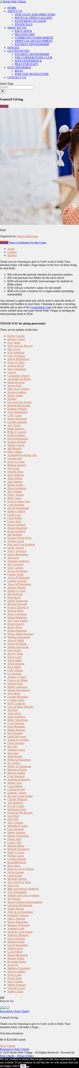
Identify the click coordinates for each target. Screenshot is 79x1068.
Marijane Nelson (17, 769)
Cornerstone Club (40, 307)
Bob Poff (12, 819)
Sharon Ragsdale (17, 527)
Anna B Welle (15, 640)
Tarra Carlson (15, 567)
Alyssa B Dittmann (18, 577)
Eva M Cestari (15, 806)
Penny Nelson (15, 494)
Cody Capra (14, 415)
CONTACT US (16, 77)
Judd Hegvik (14, 756)
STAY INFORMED (19, 67)
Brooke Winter (15, 845)
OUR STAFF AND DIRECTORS (35, 14)
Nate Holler (14, 650)
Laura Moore (15, 786)
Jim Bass (12, 710)
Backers (12, 255)
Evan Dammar (15, 723)
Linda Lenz (14, 514)
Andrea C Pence (16, 676)
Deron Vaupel (15, 547)
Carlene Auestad (16, 580)
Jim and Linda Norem (20, 796)
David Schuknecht (18, 508)
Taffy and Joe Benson (20, 345)
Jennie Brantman (17, 630)
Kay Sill (12, 746)
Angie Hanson (15, 663)
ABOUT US (14, 11)
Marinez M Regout (18, 925)
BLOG (19, 70)
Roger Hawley (15, 623)
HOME (11, 7)
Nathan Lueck (15, 855)
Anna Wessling (16, 716)
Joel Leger (13, 468)
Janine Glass (14, 782)
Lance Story (14, 521)
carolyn (11, 372)
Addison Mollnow (18, 935)
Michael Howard (17, 604)
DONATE (13, 47)
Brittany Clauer (16, 339)
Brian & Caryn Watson (20, 868)
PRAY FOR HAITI (26, 64)
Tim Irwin (13, 557)
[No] (27, 1066)
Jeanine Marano (16, 587)
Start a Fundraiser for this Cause (27, 242)
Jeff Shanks (14, 898)
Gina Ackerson (16, 938)
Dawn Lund (14, 657)
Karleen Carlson (16, 792)
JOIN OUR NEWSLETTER (32, 74)
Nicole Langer (15, 872)
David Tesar (14, 978)
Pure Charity (7, 1055)
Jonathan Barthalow (18, 779)
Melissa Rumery (16, 465)
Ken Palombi (15, 733)
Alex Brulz (13, 693)
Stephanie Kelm (16, 809)
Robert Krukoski (17, 418)
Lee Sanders (14, 673)
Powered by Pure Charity (14, 1011)
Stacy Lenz (13, 349)
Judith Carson (15, 991)
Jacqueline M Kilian (19, 379)
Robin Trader (15, 395)
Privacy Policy (25, 1055)
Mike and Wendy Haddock (23, 888)
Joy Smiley (13, 763)
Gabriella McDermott (19, 905)
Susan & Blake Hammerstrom (24, 902)
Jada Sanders (14, 481)
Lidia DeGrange (16, 736)
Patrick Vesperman (18, 835)
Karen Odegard (16, 524)
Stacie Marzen (15, 475)
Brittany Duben (16, 511)
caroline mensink (17, 422)
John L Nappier (16, 918)
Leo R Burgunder (17, 945)
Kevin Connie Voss (18, 501)
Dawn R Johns (16, 362)
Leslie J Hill (14, 842)
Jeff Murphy (14, 448)
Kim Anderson (15, 352)
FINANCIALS (24, 24)
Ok (23, 1066)
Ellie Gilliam (14, 451)
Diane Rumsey (16, 428)
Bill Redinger (15, 594)
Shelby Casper (15, 445)
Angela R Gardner (18, 739)
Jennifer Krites (15, 958)
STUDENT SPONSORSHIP (32, 44)
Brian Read (14, 597)
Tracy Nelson (15, 822)
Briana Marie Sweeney (20, 633)
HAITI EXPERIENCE (28, 60)
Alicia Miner (14, 660)
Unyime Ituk (14, 458)
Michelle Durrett (16, 878)
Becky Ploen (14, 627)
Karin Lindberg (16, 531)
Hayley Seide (15, 653)
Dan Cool (13, 885)
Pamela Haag (15, 683)
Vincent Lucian (16, 988)
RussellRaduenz (16, 862)
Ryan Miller (14, 667)
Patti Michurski (16, 726)
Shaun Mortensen (17, 955)
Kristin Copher (16, 335)
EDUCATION (23, 31)
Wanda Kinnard (16, 984)
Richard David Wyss (19, 537)
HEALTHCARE (25, 34)
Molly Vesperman (17, 720)
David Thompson (17, 600)
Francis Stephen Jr (18, 607)
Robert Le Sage (16, 590)
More (3, 1045)
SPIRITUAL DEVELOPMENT (34, 40)
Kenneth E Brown (18, 915)
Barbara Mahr (15, 610)
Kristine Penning (17, 408)
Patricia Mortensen (27, 236)
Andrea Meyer (15, 365)
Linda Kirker (14, 875)
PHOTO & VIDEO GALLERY (34, 17)
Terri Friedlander (17, 892)
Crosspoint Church (18, 375)
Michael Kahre (16, 941)
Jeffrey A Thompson (19, 766)
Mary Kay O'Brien (18, 388)
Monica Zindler (16, 772)
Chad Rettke (14, 518)
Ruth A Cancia (15, 852)
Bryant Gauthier (16, 392)
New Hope (13, 342)
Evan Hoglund (15, 776)
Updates (12, 252)
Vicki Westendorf (17, 412)
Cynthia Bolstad (16, 859)
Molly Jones (14, 498)
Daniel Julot (14, 839)
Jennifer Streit (15, 471)
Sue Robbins (14, 534)
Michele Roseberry (18, 849)
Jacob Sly (13, 964)
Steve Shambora (16, 369)
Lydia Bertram (15, 504)
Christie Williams (17, 799)
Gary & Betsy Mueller (20, 706)
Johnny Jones (15, 948)
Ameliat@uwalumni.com (22, 455)
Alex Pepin (13, 425)
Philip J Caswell (16, 431)
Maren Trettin (15, 484)
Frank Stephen (15, 743)
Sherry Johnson (16, 832)
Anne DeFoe (14, 478)
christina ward (15, 541)
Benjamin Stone (16, 961)
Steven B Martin (16, 643)
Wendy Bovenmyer (18, 690)
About (11, 248)
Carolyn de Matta (17, 680)
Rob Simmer (14, 491)
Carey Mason (15, 670)
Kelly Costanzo (16, 703)
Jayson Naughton (17, 571)
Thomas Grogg (16, 749)
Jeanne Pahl (14, 385)
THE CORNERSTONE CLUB (33, 57)
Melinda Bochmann (18, 405)
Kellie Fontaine (16, 435)
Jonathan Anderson (18, 561)
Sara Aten (13, 753)
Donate (4, 106)
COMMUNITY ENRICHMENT (34, 37)
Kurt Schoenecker (17, 438)
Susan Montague (17, 617)
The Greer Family (17, 620)
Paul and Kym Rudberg (21, 544)
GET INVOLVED (18, 50)
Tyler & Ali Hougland (20, 912)
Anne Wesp (14, 713)
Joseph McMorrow (18, 359)
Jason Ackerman (16, 614)
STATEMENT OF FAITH (30, 21)
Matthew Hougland (18, 637)
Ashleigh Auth (15, 928)
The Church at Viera (19, 882)
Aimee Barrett (15, 908)
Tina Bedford (15, 802)
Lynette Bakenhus (17, 696)
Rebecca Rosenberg (18, 759)
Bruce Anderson (16, 488)
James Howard (16, 382)
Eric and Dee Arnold (19, 402)
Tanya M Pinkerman (19, 584)
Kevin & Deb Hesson (20, 812)
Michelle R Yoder (17, 825)
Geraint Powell (16, 789)
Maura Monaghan (17, 554)
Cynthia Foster (15, 700)
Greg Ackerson (16, 355)
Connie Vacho (15, 574)
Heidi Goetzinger (17, 686)
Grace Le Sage (16, 461)
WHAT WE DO (16, 27)
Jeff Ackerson (15, 564)
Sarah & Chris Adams (20, 931)
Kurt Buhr (13, 816)
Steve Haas (13, 865)
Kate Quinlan (15, 981)
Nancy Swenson (16, 551)
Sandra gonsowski (18, 647)
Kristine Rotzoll (16, 441)
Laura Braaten (15, 829)
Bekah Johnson (16, 729)
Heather (12, 398)
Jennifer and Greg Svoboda (23, 895)
